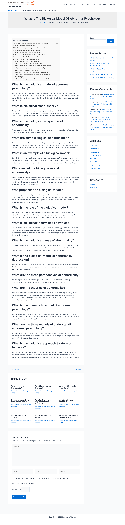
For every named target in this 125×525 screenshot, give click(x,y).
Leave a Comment (16, 391)
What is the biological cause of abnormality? (29, 63)
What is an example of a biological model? (27, 52)
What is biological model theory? (24, 45)
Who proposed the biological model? (26, 57)
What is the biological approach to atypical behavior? (32, 79)
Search (92, 38)
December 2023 (95, 149)
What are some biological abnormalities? (27, 50)
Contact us (103, 4)
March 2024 (94, 145)
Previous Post (13, 369)
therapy (64, 4)
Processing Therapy (14, 6)
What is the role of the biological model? (27, 59)
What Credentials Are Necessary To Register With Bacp (102, 96)
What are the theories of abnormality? (27, 70)
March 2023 (94, 162)
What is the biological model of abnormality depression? (33, 65)
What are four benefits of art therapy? (69, 416)
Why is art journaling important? (68, 387)
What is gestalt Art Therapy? (19, 416)
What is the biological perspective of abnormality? (30, 48)
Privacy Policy (91, 4)
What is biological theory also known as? (27, 61)
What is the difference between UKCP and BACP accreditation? (100, 119)
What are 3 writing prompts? (43, 416)
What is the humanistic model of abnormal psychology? (33, 72)
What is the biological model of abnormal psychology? (31, 43)
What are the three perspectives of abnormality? (30, 68)
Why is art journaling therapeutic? (20, 387)
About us (113, 4)
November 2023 (95, 152)
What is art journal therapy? (43, 387)
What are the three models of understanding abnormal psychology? (32, 76)
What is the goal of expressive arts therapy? (43, 402)
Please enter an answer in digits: (23, 483)
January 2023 (95, 168)
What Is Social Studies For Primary (102, 74)
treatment (73, 4)
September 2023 (96, 155)
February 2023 (95, 165)
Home (81, 4)
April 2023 (93, 158)
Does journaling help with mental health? (20, 401)
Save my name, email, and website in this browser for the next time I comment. (42, 478)
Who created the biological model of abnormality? (30, 54)
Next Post (80, 369)
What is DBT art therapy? (66, 401)
